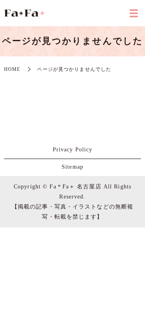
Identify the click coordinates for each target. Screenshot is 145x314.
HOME (12, 69)
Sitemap (72, 167)
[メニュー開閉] (134, 13)
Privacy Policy (73, 150)
